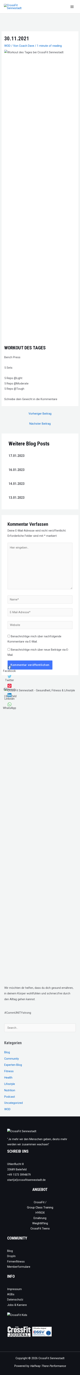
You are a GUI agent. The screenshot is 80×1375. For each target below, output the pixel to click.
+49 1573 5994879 (19, 1174)
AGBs (10, 1294)
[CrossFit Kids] (17, 1315)
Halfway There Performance (48, 1366)
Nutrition (9, 1090)
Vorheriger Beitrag (40, 413)
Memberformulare (18, 1266)
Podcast (9, 1096)
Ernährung (40, 1218)
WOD (7, 45)
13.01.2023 (16, 497)
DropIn (11, 1256)
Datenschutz (15, 1299)
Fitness (9, 1071)
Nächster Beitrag (40, 423)
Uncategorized (13, 1103)
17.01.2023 (16, 456)
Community (11, 1058)
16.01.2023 (16, 470)
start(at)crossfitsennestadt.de (26, 1180)
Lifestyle (9, 1084)
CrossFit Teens (40, 1228)
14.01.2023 (16, 484)
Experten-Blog (13, 1065)
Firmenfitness (16, 1261)
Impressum (14, 1289)
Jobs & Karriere (17, 1305)
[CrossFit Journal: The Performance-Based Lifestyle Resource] (19, 1331)
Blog (7, 1052)
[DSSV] (42, 1331)
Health (8, 1077)
